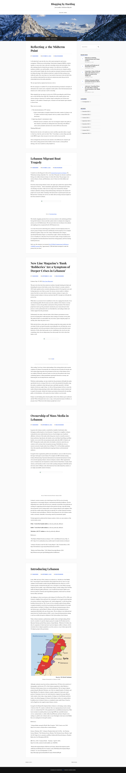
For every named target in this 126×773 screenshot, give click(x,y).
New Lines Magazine (48, 281)
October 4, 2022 (46, 167)
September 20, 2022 (47, 424)
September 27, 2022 (47, 276)
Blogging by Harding (63, 4)
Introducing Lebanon (45, 569)
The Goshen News (53, 214)
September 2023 (86, 120)
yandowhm (35, 56)
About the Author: (63, 12)
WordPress (59, 769)
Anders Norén (72, 769)
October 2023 (85, 117)
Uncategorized (59, 56)
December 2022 (86, 123)
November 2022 (86, 127)
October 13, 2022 (46, 56)
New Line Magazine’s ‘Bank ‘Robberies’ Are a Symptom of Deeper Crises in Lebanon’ (50, 267)
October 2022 (85, 130)
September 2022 (86, 133)
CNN (53, 358)
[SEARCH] (98, 47)
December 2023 (86, 111)
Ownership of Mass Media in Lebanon (50, 417)
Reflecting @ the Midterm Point (48, 48)
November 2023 (86, 114)
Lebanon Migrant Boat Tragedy (46, 160)
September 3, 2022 (47, 574)
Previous (74, 762)
